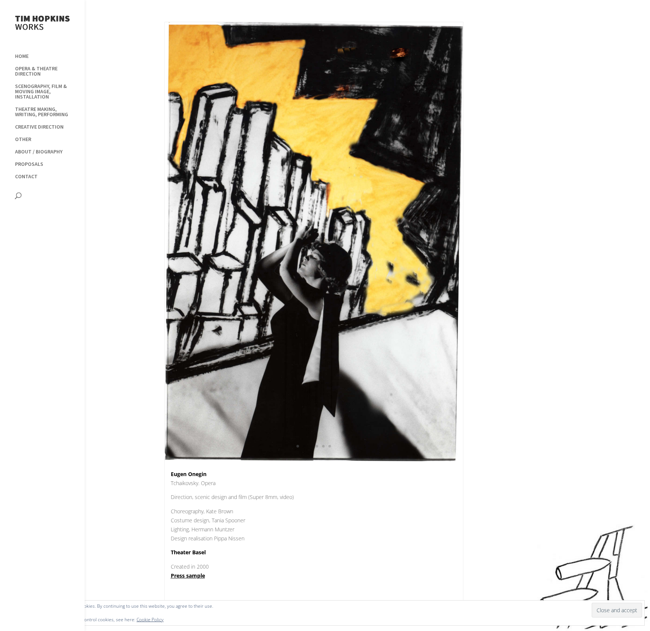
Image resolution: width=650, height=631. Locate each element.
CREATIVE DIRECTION (39, 127)
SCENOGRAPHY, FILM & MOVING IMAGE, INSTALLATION (41, 91)
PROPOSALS (29, 164)
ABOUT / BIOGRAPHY (38, 152)
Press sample (188, 575)
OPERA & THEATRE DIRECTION (36, 71)
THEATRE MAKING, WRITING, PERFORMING (41, 112)
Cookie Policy (150, 619)
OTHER (23, 140)
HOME (22, 56)
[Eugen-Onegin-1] (314, 461)
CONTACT (26, 177)
